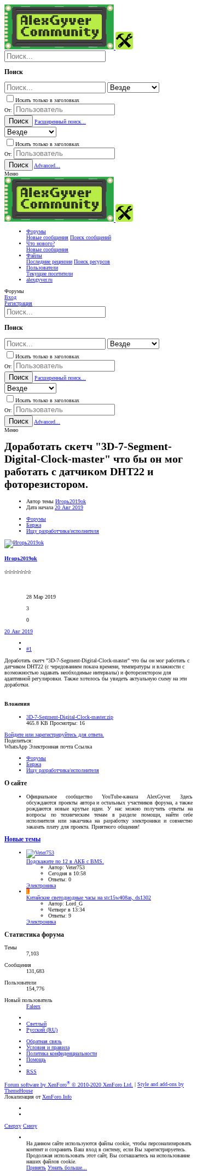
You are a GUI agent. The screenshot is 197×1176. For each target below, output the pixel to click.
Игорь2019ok (70, 501)
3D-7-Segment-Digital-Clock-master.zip (69, 717)
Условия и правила (47, 1047)
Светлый (36, 1024)
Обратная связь (44, 1041)
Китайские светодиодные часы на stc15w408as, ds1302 (88, 897)
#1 (29, 649)
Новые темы (22, 839)
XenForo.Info (57, 1097)
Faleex (33, 1006)
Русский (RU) (41, 1030)
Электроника (41, 885)
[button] (11, 174)
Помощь (36, 1059)
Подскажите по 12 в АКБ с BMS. (65, 861)
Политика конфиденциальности (61, 1053)
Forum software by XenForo (68, 1085)
